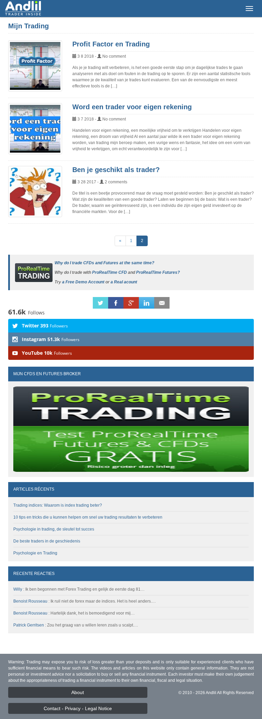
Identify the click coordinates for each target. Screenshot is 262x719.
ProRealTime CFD (109, 272)
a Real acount (124, 282)
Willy (17, 589)
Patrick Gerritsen (28, 625)
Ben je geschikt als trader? (116, 169)
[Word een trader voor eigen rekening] (35, 128)
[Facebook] (115, 302)
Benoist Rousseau (30, 601)
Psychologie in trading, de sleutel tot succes (53, 529)
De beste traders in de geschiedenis (46, 541)
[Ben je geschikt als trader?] (35, 191)
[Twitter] (100, 302)
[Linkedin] (146, 302)
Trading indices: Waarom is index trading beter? (57, 505)
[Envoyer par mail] (162, 302)
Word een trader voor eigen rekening (132, 107)
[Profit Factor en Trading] (35, 65)
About (77, 692)
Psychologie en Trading (35, 553)
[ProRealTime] (131, 429)
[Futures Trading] (23, 8)
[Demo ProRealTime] (34, 272)
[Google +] (131, 302)
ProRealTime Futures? (158, 272)
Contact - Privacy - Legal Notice (78, 708)
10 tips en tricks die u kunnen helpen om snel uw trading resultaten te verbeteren (87, 517)
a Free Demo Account (83, 282)
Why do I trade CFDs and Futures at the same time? (104, 262)
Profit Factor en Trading (111, 44)
